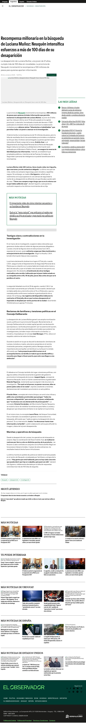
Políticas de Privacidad (24, 720)
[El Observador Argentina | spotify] (73, 692)
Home (6, 698)
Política (12, 698)
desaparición (14, 480)
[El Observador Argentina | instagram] (74, 688)
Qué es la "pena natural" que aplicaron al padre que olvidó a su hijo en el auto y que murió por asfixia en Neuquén (28, 499)
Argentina (13, 1)
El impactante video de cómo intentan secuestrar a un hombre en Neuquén (20, 495)
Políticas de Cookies (10, 720)
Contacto (52, 720)
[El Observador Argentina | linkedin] (69, 692)
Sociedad (30, 6)
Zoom (36, 698)
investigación (25, 480)
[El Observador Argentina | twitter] (67, 688)
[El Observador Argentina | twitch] (81, 692)
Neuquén (21, 113)
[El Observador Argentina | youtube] (77, 688)
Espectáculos (53, 698)
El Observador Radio (11, 701)
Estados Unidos (32, 1)
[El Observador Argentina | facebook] (70, 688)
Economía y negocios (25, 698)
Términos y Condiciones (40, 720)
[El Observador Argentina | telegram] (77, 692)
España (21, 1)
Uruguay (5, 1)
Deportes (63, 698)
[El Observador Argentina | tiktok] (81, 688)
